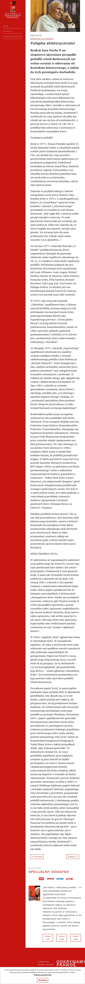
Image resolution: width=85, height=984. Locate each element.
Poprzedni (38, 857)
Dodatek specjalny (12, 36)
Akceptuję (42, 980)
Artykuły (7, 31)
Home (5, 26)
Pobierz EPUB (62, 937)
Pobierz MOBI (76, 937)
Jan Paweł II (12, 15)
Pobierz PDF (48, 937)
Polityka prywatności (42, 975)
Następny (72, 857)
